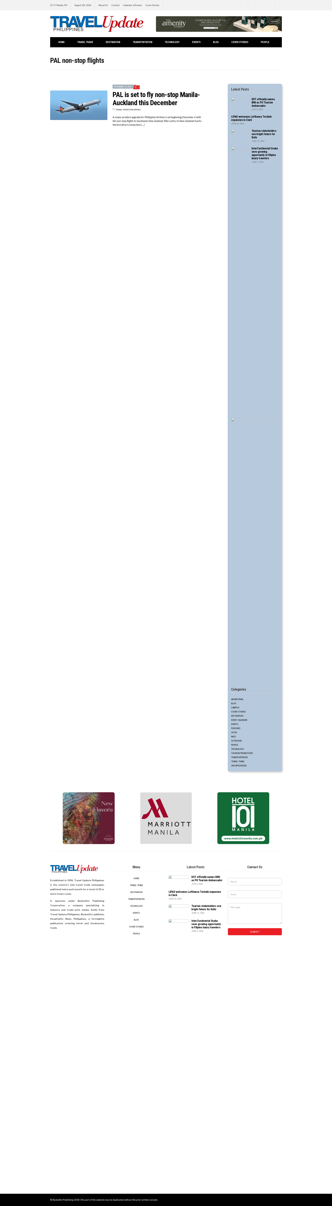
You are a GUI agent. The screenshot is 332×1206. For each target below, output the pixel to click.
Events (196, 42)
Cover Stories (152, 5)
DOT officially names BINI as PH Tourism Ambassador (263, 102)
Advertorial (237, 699)
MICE (233, 736)
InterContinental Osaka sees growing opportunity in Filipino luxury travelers (265, 153)
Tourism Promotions (242, 753)
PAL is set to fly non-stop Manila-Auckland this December (156, 99)
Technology (172, 42)
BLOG (216, 42)
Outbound (236, 740)
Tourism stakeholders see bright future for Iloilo (264, 134)
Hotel (234, 732)
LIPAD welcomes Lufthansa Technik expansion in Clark (251, 118)
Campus (235, 707)
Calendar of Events (132, 5)
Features (235, 728)
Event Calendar (239, 720)
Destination (113, 42)
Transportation (142, 42)
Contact (115, 5)
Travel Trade (85, 42)
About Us (103, 5)
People (265, 42)
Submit (255, 931)
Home (61, 42)
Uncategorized (239, 765)
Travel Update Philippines (128, 109)
